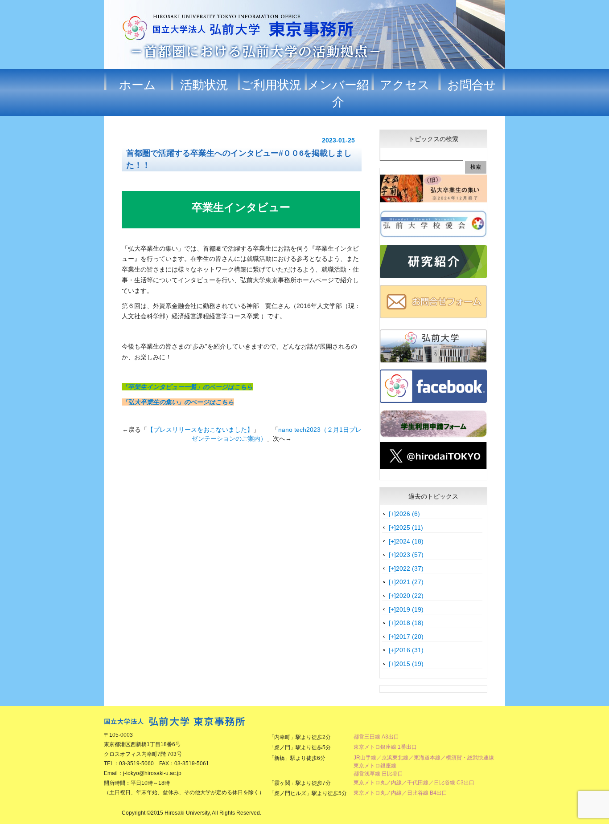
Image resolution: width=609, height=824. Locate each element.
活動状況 (204, 85)
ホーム (137, 85)
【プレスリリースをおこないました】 (200, 429)
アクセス (405, 85)
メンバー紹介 (338, 93)
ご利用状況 (271, 85)
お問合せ (471, 85)
